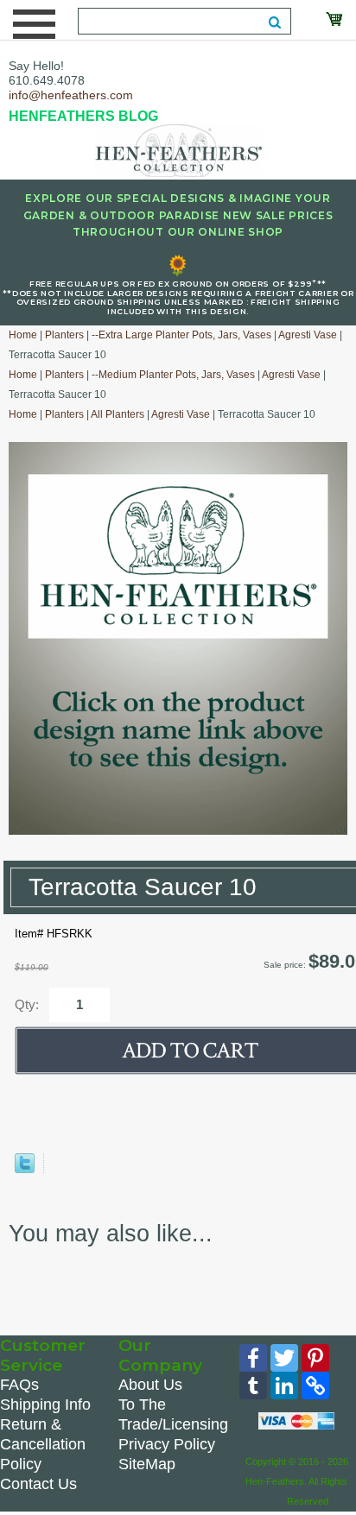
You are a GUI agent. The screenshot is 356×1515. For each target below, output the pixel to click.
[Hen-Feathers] (178, 149)
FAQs (19, 1384)
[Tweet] (25, 1169)
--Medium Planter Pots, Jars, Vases (173, 375)
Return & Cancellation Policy (43, 1444)
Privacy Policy (166, 1444)
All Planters (117, 414)
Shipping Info (45, 1404)
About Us (150, 1384)
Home (23, 335)
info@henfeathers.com (71, 95)
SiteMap (146, 1464)
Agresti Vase (307, 335)
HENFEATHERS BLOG (83, 116)
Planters (64, 335)
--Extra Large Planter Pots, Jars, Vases (181, 335)
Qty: (27, 1004)
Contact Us (38, 1484)
